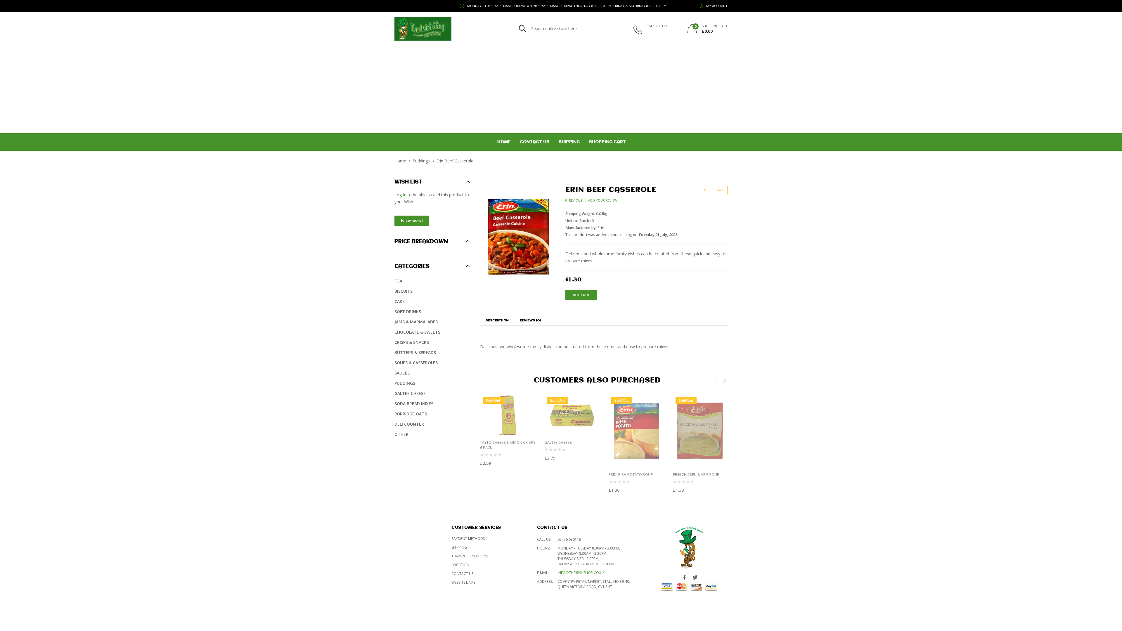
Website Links (463, 582)
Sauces (402, 373)
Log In (400, 194)
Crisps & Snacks (411, 342)
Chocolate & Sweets (417, 332)
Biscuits (403, 291)
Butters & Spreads (415, 352)
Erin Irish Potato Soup (631, 474)
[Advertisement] (561, 89)
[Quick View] (532, 475)
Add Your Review (602, 200)
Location (460, 564)
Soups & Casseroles (416, 362)
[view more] (412, 221)
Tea (398, 281)
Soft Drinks (407, 311)
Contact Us (534, 142)
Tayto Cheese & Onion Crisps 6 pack (508, 444)
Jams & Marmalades (416, 322)
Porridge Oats (410, 414)
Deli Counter (409, 424)
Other (401, 434)
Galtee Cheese (558, 442)
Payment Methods (468, 538)
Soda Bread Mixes (413, 403)
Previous (717, 380)
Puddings (421, 161)
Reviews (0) (530, 320)
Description (497, 320)
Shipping (569, 142)
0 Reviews (573, 200)
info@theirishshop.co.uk (581, 572)
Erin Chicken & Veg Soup (696, 474)
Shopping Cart (607, 142)
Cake (399, 301)
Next (725, 380)
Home (503, 142)
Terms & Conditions (469, 556)
